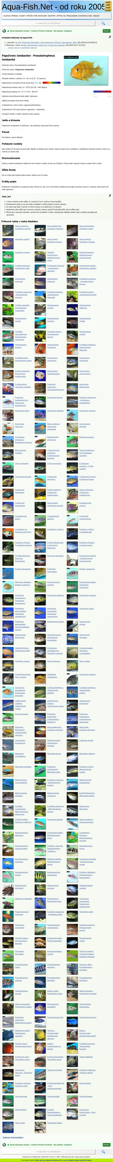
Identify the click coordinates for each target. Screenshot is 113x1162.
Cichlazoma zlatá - (22, 1058)
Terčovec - (52, 1035)
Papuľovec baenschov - (55, 387)
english (108, 5)
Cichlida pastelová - (23, 267)
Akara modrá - (54, 240)
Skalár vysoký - (54, 992)
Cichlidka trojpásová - (87, 347)
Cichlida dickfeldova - (55, 690)
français (107, 7)
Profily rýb (32, 16)
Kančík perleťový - (54, 492)
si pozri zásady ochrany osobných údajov (77, 1160)
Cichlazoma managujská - (84, 903)
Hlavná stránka (10, 16)
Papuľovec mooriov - (23, 1084)
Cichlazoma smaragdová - (20, 692)
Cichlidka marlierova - (87, 690)
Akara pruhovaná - (86, 492)
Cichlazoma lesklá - (55, 939)
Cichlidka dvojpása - (55, 294)
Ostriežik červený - (54, 637)
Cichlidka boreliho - (87, 293)
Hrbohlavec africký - (23, 1033)
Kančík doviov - (54, 900)
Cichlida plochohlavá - (87, 558)
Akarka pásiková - (86, 821)
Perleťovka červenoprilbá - (21, 613)
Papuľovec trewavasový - (85, 718)
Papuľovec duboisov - (87, 1071)
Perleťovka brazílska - (87, 584)
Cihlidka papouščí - (22, 308)
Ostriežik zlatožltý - (54, 861)
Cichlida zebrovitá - (22, 373)
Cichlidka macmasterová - (21, 336)
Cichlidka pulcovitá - (87, 1046)
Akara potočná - (87, 240)
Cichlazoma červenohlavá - (87, 1112)
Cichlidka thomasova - (87, 281)
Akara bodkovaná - (55, 728)
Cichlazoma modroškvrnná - (55, 650)
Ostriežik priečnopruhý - (53, 256)
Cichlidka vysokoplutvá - (21, 810)
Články (22, 16)
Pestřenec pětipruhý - (87, 875)
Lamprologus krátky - (55, 835)
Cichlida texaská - (86, 650)
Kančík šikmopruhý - (87, 794)
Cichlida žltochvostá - (55, 545)
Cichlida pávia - (23, 385)
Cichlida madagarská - (55, 913)
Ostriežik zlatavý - (22, 941)
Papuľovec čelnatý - (23, 544)
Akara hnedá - (55, 504)
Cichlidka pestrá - (23, 359)
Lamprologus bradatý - (87, 861)
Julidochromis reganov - (55, 703)
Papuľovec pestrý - (86, 769)
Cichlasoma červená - (87, 478)
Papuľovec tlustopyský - (53, 718)
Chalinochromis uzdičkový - (53, 454)
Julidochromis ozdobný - (20, 705)
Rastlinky (42, 16)
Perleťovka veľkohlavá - (23, 1020)
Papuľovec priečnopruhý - (53, 769)
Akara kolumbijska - (87, 227)
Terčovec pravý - (23, 1045)
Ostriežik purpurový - (87, 927)
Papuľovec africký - (86, 530)
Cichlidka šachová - (22, 558)
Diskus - (87, 1033)
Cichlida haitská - (23, 821)
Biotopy (52, 16)
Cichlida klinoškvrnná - (55, 1086)
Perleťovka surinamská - (52, 613)
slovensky (108, 10)
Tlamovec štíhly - (86, 967)
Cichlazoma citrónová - (55, 268)
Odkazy (96, 16)
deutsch (107, 2)
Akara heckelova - (23, 227)
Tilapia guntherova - (87, 453)
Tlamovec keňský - (87, 954)
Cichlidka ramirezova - (55, 809)
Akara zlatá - (87, 728)
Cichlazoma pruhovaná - (23, 439)
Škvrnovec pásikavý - (23, 583)
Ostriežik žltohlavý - (87, 255)
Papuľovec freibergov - (87, 400)
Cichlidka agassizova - (23, 294)
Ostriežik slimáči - (54, 743)
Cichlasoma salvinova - (86, 466)
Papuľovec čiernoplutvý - (21, 731)
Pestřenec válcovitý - (55, 848)
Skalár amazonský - (23, 1005)
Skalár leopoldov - (87, 992)
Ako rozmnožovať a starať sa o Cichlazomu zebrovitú (44, 45)
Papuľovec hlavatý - (87, 544)
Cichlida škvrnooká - (23, 676)
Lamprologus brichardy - (85, 837)
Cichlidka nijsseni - (54, 334)
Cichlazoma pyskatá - (87, 267)
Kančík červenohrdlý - (55, 1058)
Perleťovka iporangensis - (20, 599)
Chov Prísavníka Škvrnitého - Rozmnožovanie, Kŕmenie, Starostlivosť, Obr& (47, 42)
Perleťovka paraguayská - (22, 626)
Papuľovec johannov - (55, 782)
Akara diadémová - (55, 227)
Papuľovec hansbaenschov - (21, 401)
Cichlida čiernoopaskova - (54, 1112)
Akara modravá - (53, 426)
